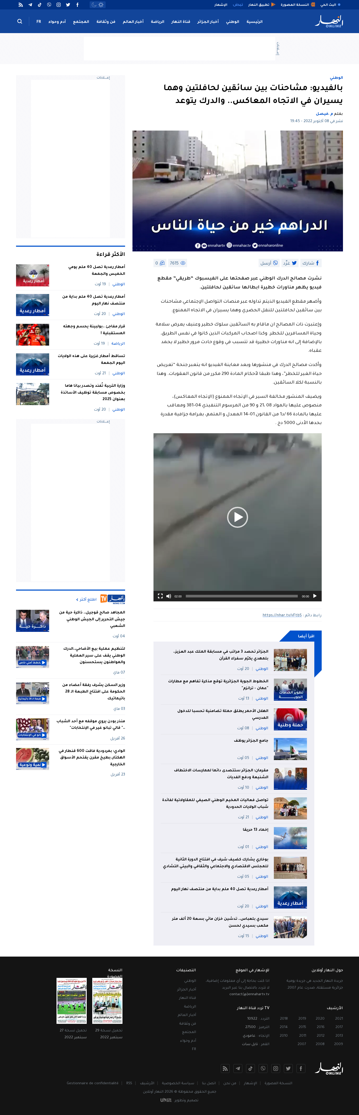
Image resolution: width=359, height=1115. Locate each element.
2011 (302, 1036)
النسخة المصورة (278, 1084)
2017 (339, 1027)
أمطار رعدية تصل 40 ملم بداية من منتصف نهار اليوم (219, 889)
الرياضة (157, 22)
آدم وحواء (57, 22)
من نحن (229, 1084)
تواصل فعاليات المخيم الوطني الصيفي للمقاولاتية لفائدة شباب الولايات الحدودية (215, 803)
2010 (284, 1036)
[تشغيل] (314, 596)
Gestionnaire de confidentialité (93, 1084)
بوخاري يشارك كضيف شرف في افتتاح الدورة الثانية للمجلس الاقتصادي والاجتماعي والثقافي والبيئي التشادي (215, 863)
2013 (339, 1036)
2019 (302, 1019)
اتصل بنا (209, 1084)
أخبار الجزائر (208, 22)
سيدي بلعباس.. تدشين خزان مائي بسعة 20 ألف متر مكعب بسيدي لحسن (220, 922)
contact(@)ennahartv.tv (249, 995)
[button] (237, 517)
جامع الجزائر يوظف (251, 741)
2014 (284, 1027)
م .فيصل (324, 114)
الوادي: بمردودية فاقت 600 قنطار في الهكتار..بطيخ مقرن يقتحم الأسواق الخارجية (92, 758)
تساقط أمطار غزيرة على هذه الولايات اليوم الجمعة (91, 359)
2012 (321, 1036)
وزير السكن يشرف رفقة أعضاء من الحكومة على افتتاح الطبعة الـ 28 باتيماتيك (93, 692)
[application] (237, 517)
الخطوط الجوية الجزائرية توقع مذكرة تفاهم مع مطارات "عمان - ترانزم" (218, 685)
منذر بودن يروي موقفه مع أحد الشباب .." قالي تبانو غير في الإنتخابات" (91, 724)
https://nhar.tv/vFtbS (282, 616)
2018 (284, 1019)
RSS (129, 1084)
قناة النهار (181, 22)
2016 (321, 1027)
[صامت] (168, 596)
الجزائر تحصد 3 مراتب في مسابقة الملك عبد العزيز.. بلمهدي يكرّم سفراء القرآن (220, 655)
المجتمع (81, 22)
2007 (302, 1044)
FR (39, 22)
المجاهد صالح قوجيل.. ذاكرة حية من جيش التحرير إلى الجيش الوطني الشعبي (92, 619)
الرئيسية (255, 22)
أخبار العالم (133, 22)
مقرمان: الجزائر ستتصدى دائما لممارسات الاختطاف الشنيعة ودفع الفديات (221, 774)
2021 (339, 1019)
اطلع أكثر (88, 600)
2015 (302, 1027)
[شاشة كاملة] (160, 596)
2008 (320, 1044)
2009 (338, 1044)
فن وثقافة (105, 22)
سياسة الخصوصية (178, 1084)
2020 (320, 1019)
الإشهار (250, 1084)
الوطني (232, 22)
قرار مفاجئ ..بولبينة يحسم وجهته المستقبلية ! (94, 330)
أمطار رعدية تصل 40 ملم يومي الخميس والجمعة (96, 270)
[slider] (242, 596)
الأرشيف (147, 1084)
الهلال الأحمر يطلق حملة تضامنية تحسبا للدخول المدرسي (222, 714)
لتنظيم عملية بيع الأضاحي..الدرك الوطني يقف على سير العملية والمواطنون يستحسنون (94, 656)
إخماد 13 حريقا (255, 830)
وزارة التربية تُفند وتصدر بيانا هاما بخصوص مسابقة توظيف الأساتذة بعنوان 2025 (93, 393)
